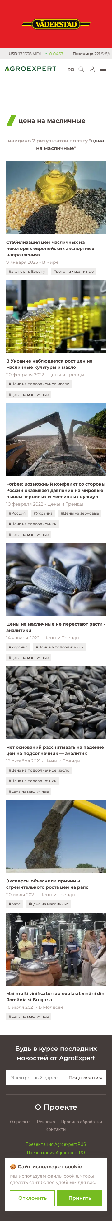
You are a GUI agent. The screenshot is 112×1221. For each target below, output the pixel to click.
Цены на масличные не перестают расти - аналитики (55, 627)
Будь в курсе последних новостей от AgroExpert (56, 1053)
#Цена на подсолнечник (32, 524)
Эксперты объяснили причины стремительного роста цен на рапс (47, 884)
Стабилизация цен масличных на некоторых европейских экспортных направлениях (50, 248)
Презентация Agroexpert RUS (56, 1144)
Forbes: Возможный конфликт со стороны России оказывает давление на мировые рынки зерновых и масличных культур (55, 490)
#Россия (17, 513)
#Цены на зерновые (80, 513)
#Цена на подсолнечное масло (39, 384)
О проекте (20, 1121)
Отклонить (32, 1198)
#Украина (43, 513)
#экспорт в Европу (27, 271)
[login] (92, 69)
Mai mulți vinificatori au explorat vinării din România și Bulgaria (55, 996)
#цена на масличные (74, 271)
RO (71, 69)
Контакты (56, 1129)
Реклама (46, 1121)
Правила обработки (81, 1121)
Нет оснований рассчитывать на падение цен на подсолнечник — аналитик (55, 750)
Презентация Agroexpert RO (56, 1152)
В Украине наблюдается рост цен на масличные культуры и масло (49, 364)
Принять (79, 1198)
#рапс (15, 903)
